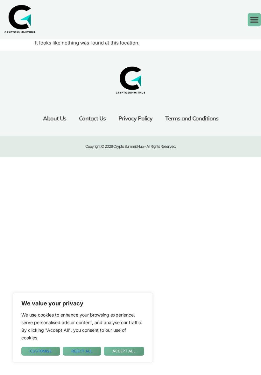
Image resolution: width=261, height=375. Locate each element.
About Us (54, 118)
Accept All (124, 351)
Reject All (82, 351)
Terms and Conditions (191, 118)
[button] (254, 19)
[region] (83, 327)
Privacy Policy (135, 118)
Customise (41, 351)
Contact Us (92, 118)
